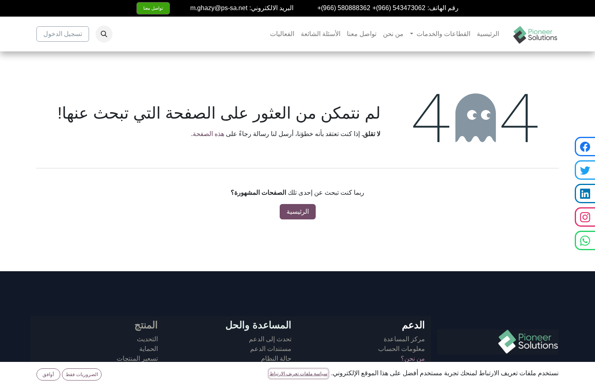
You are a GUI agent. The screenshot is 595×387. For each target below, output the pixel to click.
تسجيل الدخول (62, 33)
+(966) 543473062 (398, 7)
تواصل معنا (153, 8)
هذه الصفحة (208, 133)
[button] (104, 34)
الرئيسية (298, 211)
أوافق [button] (48, 374)
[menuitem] (488, 34)
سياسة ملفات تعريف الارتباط (298, 373)
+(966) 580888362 (343, 7)
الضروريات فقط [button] (82, 374)
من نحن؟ (413, 358)
